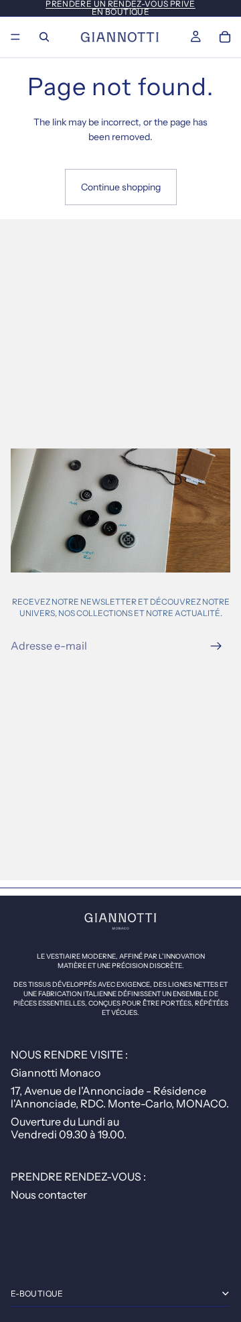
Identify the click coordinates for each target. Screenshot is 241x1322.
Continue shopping (121, 187)
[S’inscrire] (216, 646)
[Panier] (225, 37)
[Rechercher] (44, 37)
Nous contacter (49, 1194)
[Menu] (15, 36)
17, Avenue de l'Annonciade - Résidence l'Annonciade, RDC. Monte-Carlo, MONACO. (120, 1097)
